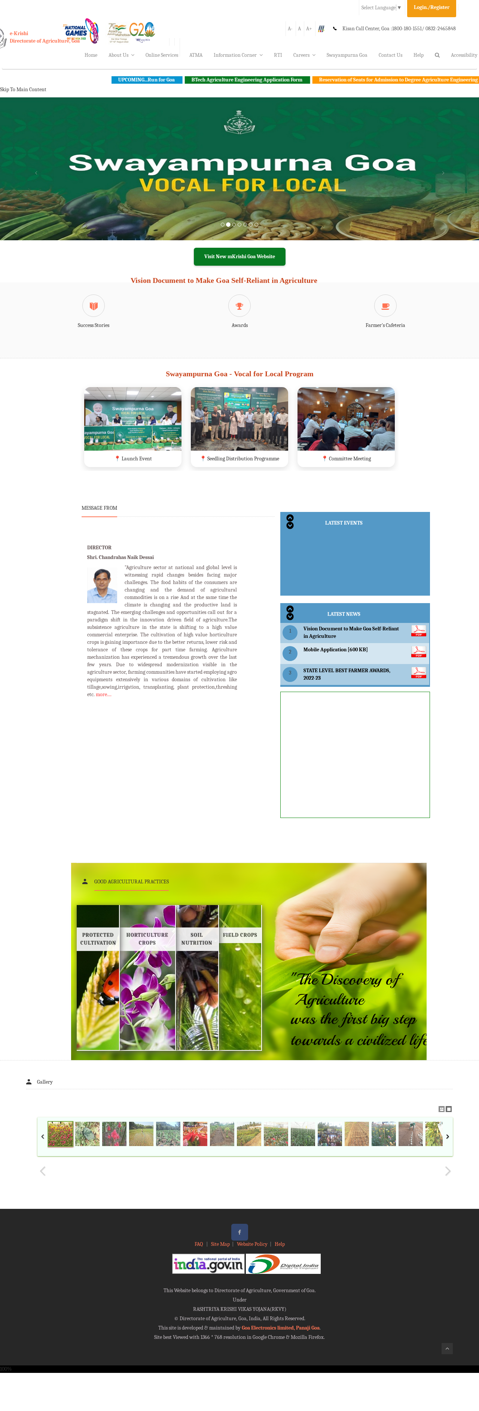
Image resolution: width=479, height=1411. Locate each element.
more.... (104, 694)
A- (290, 28)
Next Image (447, 1171)
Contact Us (390, 55)
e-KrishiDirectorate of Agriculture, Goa (45, 37)
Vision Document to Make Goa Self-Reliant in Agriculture (224, 280)
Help (419, 55)
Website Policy (252, 1244)
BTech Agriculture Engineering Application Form (196, 80)
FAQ (199, 1244)
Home (91, 55)
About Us (118, 55)
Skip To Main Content (23, 89)
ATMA (195, 55)
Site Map (220, 1244)
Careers (301, 55)
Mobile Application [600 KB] (335, 649)
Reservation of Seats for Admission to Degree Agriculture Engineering (347, 80)
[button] (36, 178)
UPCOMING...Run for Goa (95, 80)
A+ (309, 28)
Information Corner (235, 55)
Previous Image (42, 1171)
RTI (278, 55)
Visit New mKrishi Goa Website (239, 256)
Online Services (162, 55)
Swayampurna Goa (347, 55)
